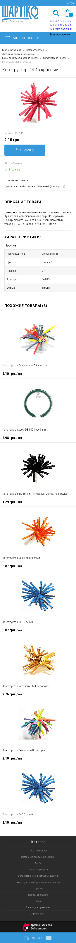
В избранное (15, 163)
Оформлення (38, 913)
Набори (38, 901)
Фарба (38, 863)
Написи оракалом (38, 894)
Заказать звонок (60, 34)
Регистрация (16, 21)
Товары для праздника (38, 907)
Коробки (38, 888)
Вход (4, 21)
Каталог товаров (25, 38)
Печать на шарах (38, 850)
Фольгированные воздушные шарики (38, 875)
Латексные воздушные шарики (38, 857)
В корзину (27, 150)
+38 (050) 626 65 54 (61, 28)
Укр (67, 3)
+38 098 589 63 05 (60, 24)
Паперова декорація (38, 869)
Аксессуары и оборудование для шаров (38, 882)
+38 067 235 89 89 (60, 20)
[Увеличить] (38, 102)
